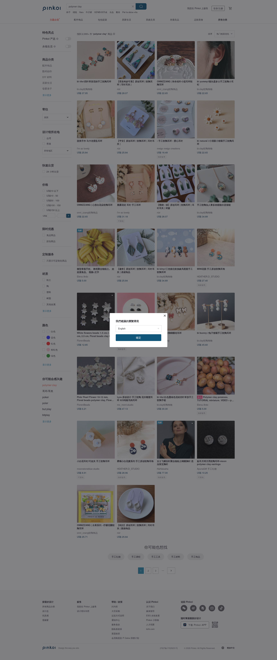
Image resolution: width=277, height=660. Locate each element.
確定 (138, 337)
